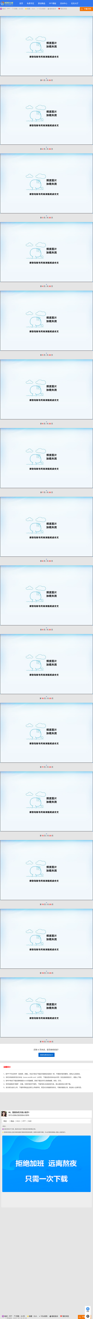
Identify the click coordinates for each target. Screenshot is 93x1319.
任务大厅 (74, 3)
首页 (21, 3)
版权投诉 (52, 9)
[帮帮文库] (7, 3)
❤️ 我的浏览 (62, 9)
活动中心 (63, 3)
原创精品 (41, 3)
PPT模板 (52, 3)
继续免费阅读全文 (46, 1055)
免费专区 (30, 3)
